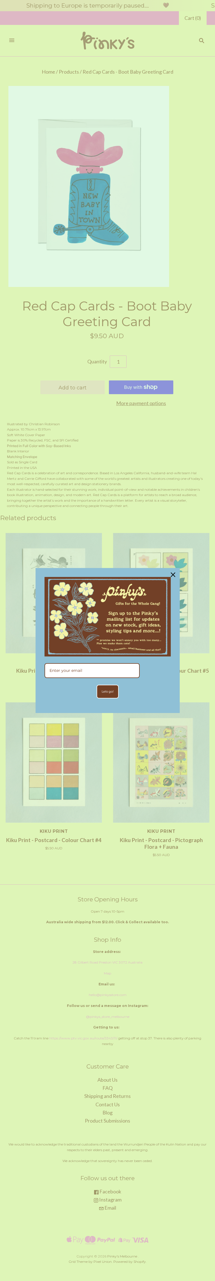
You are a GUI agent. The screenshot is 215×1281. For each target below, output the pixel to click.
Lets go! (108, 691)
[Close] (173, 574)
